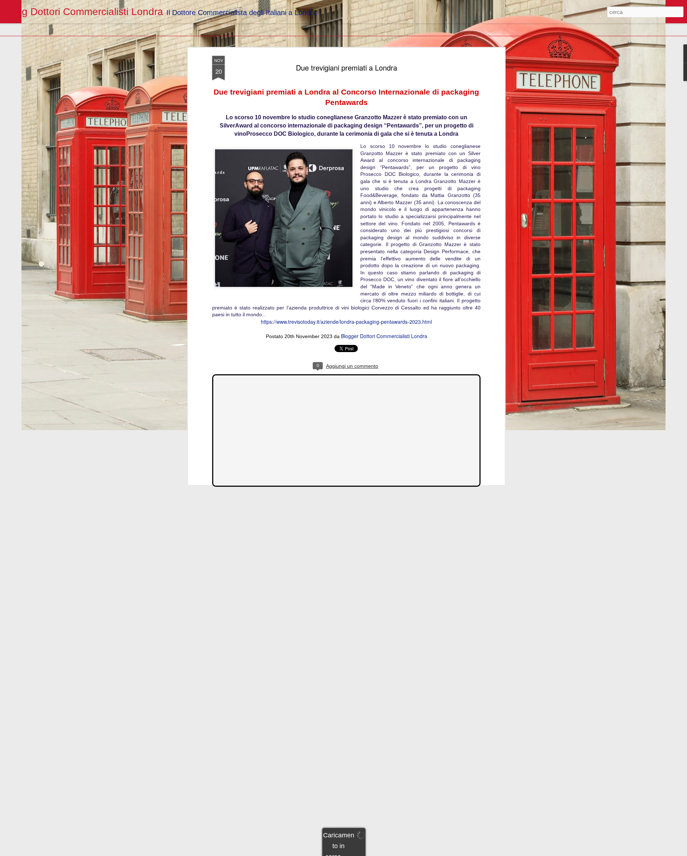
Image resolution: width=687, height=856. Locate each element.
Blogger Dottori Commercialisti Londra (384, 336)
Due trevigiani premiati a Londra (346, 67)
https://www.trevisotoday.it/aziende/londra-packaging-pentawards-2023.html (346, 321)
